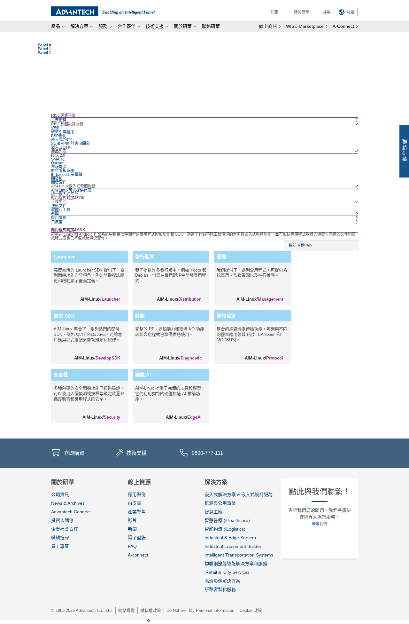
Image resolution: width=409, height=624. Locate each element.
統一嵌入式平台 (64, 194)
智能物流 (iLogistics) (224, 529)
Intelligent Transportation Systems (238, 554)
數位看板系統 (62, 171)
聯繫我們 (319, 524)
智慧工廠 (213, 511)
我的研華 (301, 12)
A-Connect (343, 26)
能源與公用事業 (220, 503)
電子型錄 (137, 537)
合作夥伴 (126, 26)
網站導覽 (126, 610)
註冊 (274, 12)
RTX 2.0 (58, 155)
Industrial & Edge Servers (230, 537)
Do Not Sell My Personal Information (200, 610)
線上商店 (268, 26)
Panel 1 (148, 620)
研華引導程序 (62, 132)
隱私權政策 (150, 610)
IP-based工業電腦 (66, 174)
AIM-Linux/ (100, 299)
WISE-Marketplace (305, 26)
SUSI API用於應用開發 (70, 143)
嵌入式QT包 (61, 147)
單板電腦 (58, 167)
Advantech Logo (103, 11)
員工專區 (60, 546)
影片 (132, 520)
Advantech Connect (71, 511)
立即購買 (74, 453)
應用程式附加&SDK (68, 198)
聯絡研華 (211, 26)
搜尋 (326, 12)
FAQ (132, 546)
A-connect (138, 554)
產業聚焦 (137, 511)
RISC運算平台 (63, 115)
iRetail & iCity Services (227, 572)
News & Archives (68, 503)
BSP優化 (58, 136)
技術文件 (58, 206)
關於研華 (183, 26)
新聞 (55, 213)
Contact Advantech (404, 151)
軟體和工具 (60, 210)
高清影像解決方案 (222, 580)
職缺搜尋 (60, 537)
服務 (102, 26)
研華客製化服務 (220, 589)
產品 (55, 26)
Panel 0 (142, 620)
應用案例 (58, 218)
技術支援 (155, 26)
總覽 (55, 128)
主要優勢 (58, 120)
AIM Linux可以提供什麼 (71, 190)
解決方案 (79, 26)
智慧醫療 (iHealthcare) (227, 520)
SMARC (58, 159)
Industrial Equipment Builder (232, 546)
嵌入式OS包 (61, 140)
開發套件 (58, 182)
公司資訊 (60, 494)
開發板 (57, 178)
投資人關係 (62, 520)
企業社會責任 (64, 529)
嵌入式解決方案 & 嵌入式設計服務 (238, 494)
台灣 (350, 12)
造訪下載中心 (300, 245)
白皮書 (57, 222)
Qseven (58, 163)
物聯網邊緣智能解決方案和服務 (235, 563)
